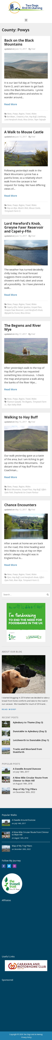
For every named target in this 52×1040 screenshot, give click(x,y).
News (9, 113)
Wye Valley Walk (14, 404)
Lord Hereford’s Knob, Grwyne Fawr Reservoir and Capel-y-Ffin (23, 227)
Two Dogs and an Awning (33, 1034)
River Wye (18, 580)
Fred (33, 49)
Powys (15, 113)
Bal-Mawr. (11, 116)
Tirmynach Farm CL (12, 211)
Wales (34, 113)
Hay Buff (32, 116)
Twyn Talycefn (40, 119)
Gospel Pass (36, 307)
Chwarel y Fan (22, 116)
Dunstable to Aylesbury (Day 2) (30, 731)
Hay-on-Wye (12, 208)
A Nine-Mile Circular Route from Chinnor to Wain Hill (30, 779)
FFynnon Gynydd (14, 401)
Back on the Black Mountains (19, 42)
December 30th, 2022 (25, 792)
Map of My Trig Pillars (25, 789)
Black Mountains (14, 489)
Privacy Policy (26, 1037)
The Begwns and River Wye (22, 327)
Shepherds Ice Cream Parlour (26, 492)
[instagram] (14, 866)
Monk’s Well (23, 208)
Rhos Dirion (28, 119)
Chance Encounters (20, 505)
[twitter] (9, 866)
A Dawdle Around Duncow (27, 768)
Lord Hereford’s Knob (13, 119)
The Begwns (27, 401)
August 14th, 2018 (24, 783)
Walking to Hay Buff (21, 417)
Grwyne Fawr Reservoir (14, 310)
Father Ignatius (24, 307)
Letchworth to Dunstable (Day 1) (31, 740)
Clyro (9, 577)
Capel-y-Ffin (12, 307)
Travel (27, 113)
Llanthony (41, 116)
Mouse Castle (34, 208)
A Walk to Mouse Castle (23, 132)
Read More (10, 104)
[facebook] (3, 866)
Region (21, 113)
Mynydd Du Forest (12, 313)
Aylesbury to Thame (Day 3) (28, 722)
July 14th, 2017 (22, 771)
